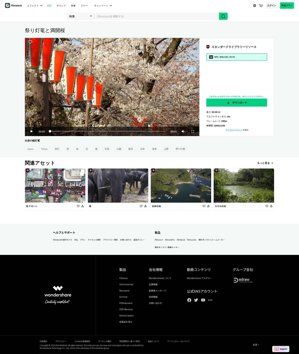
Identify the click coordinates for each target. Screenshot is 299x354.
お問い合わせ (125, 239)
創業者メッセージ (157, 290)
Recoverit (124, 290)
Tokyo (44, 148)
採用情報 (153, 296)
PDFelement (125, 303)
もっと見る (263, 162)
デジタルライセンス (234, 129)
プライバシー (60, 341)
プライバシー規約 (110, 239)
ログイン (271, 5)
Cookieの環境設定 (82, 341)
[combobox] (156, 16)
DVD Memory (126, 309)
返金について (153, 341)
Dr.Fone (123, 296)
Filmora (123, 278)
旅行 (57, 148)
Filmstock (181, 239)
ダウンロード (239, 102)
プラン (82, 239)
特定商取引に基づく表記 (129, 341)
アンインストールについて (178, 341)
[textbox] (157, 16)
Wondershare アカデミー (199, 278)
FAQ (76, 239)
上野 (166, 148)
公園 (118, 148)
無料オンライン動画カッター (167, 247)
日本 (142, 148)
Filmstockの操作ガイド (62, 239)
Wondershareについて (160, 278)
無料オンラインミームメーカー (212, 239)
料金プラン (287, 5)
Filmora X (159, 239)
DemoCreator (126, 315)
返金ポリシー (139, 239)
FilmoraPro (170, 239)
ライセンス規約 (94, 239)
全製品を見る (125, 321)
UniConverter (126, 284)
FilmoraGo (191, 239)
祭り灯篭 (180, 148)
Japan (30, 148)
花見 (107, 148)
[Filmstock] (13, 5)
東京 (130, 148)
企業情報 (153, 284)
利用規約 (43, 341)
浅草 (154, 148)
